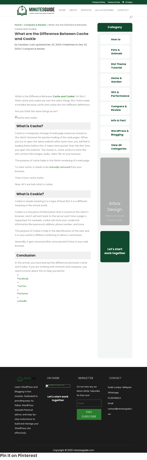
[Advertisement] (53, 74)
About (73, 10)
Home (62, 10)
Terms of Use (114, 2)
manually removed (59, 166)
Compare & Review (35, 25)
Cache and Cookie (63, 96)
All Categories (104, 10)
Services (86, 10)
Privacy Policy (98, 2)
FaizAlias (23, 44)
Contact (123, 10)
